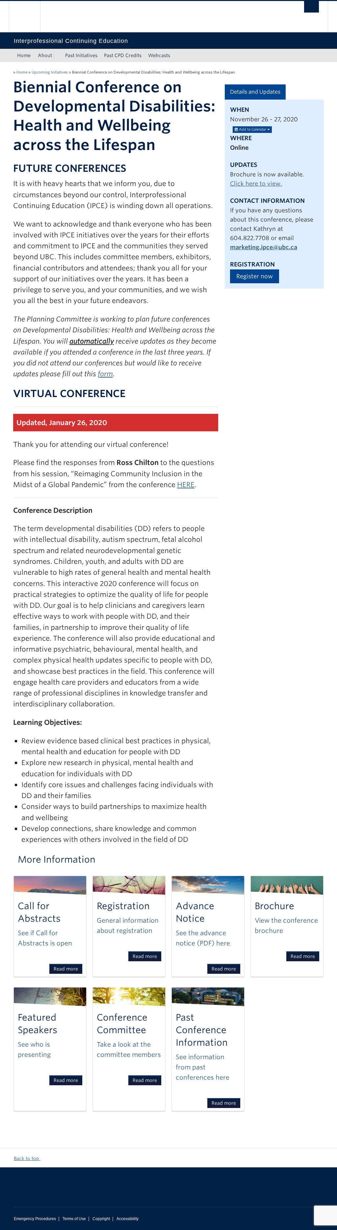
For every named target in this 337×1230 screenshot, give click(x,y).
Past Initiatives (81, 55)
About (45, 55)
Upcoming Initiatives (50, 72)
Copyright (101, 1218)
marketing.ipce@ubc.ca (263, 247)
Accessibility (128, 1218)
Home (24, 55)
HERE (185, 484)
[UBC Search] (311, 7)
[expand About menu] (58, 55)
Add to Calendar (252, 129)
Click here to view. (256, 183)
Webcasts (159, 55)
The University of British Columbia (29, 16)
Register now (254, 276)
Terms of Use (74, 1218)
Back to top (27, 1158)
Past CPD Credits (123, 55)
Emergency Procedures (35, 1218)
